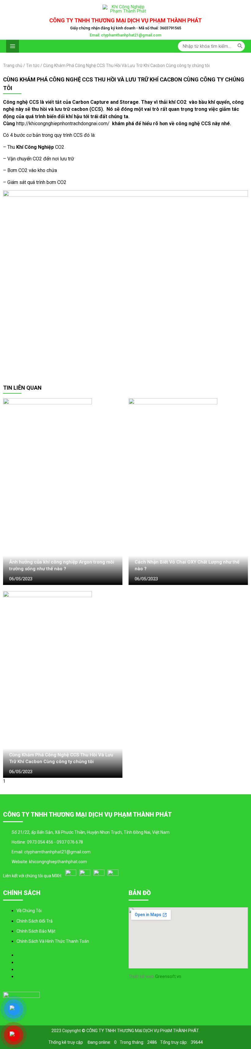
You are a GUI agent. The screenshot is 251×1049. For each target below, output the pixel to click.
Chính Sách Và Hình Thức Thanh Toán (53, 941)
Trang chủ (12, 65)
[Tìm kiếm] (240, 46)
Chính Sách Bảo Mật (36, 931)
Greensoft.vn (167, 976)
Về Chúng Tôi (29, 910)
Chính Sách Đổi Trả (35, 921)
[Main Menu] (12, 46)
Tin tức (32, 65)
